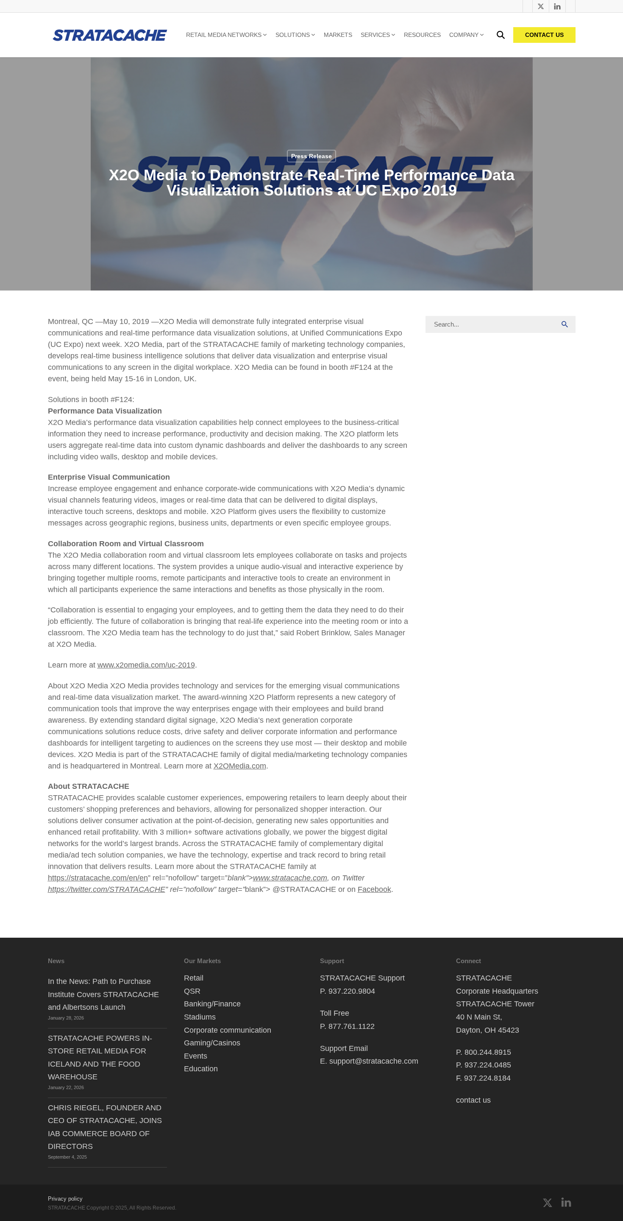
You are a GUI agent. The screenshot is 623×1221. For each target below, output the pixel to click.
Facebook (374, 889)
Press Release (311, 156)
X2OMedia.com (240, 766)
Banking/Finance (212, 1004)
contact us (473, 1100)
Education (201, 1069)
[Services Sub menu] (393, 35)
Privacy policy (65, 1199)
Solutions (292, 34)
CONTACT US (544, 34)
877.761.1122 (351, 1026)
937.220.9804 (351, 991)
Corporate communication (227, 1030)
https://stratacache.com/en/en (98, 878)
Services (375, 34)
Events (195, 1056)
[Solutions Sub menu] (313, 35)
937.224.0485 (487, 1065)
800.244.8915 (487, 1052)
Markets (338, 34)
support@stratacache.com (373, 1061)
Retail (193, 978)
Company (463, 34)
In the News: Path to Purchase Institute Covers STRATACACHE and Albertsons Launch (103, 994)
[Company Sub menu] (482, 35)
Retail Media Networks (223, 34)
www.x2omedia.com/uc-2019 (146, 665)
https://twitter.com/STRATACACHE (106, 889)
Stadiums (200, 1017)
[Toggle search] (500, 35)
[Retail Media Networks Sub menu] (265, 35)
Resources (422, 34)
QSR (192, 991)
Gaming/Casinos (212, 1043)
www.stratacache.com (290, 878)
